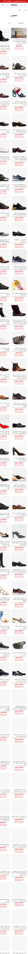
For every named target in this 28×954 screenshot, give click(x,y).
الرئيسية (25, 9)
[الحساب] (6, 5)
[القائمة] (25, 5)
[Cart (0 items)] (2, 5)
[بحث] (21, 5)
